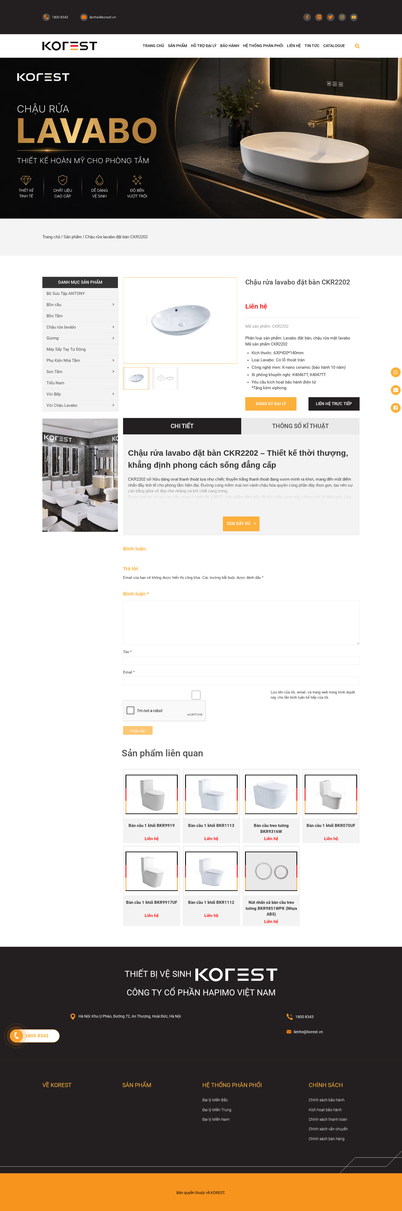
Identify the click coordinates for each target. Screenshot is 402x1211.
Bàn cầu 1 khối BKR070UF (331, 825)
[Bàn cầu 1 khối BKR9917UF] (151, 871)
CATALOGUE (334, 45)
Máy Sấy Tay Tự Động (66, 349)
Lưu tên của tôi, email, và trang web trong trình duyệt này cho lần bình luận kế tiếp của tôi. (313, 694)
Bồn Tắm (54, 316)
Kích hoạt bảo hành (325, 1110)
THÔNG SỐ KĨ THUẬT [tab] (300, 426)
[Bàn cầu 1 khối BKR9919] (151, 794)
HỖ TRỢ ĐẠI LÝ (204, 45)
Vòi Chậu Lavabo (61, 405)
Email (129, 672)
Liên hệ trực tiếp (334, 404)
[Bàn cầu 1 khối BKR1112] (211, 871)
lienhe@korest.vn (308, 1032)
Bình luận (136, 594)
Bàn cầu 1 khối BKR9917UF (151, 902)
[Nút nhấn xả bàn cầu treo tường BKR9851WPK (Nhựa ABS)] (271, 871)
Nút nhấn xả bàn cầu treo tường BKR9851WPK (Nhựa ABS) (271, 908)
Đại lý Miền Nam (215, 1119)
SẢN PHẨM (177, 45)
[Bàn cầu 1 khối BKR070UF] (331, 794)
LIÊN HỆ (294, 45)
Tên (127, 652)
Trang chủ (51, 237)
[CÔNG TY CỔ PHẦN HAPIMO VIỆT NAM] (69, 45)
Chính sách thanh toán (328, 1119)
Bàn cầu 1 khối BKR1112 (211, 902)
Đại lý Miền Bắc (215, 1100)
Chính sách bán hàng (327, 1139)
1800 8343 (304, 1017)
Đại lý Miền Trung (216, 1110)
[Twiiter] (330, 17)
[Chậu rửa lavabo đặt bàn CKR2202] (180, 320)
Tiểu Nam (55, 383)
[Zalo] (319, 17)
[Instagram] (342, 17)
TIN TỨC (312, 45)
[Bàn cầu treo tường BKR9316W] (271, 794)
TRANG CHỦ (153, 45)
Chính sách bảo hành (327, 1100)
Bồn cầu (53, 305)
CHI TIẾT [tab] (182, 426)
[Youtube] (354, 17)
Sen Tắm (54, 372)
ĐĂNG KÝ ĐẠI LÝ (271, 404)
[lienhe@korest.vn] (396, 390)
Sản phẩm (72, 237)
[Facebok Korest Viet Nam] (396, 408)
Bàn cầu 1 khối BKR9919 (152, 825)
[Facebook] (307, 17)
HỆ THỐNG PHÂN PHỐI (263, 45)
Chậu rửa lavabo (61, 327)
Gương (52, 338)
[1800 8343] (396, 372)
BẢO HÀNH (229, 45)
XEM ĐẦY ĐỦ (238, 523)
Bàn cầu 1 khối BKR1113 (211, 825)
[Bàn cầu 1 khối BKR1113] (211, 794)
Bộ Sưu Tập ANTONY (65, 293)
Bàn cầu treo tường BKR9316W (271, 828)
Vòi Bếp (53, 394)
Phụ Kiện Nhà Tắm (63, 360)
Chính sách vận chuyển (328, 1129)
